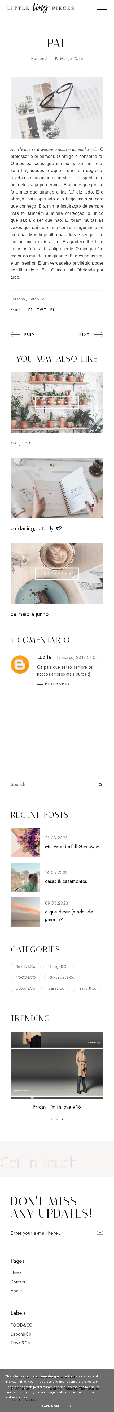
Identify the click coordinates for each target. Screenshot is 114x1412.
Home (16, 1273)
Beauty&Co (25, 966)
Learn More (50, 1406)
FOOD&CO (26, 977)
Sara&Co (37, 299)
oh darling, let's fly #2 (36, 528)
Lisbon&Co (25, 988)
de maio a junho (30, 614)
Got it (71, 1406)
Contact (18, 1282)
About (16, 1291)
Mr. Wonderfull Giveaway (72, 846)
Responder (57, 684)
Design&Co (59, 966)
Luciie (44, 657)
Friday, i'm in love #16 (57, 1107)
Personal (39, 58)
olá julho (20, 443)
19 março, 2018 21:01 (77, 657)
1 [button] (51, 1119)
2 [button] (57, 1119)
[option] (57, 1071)
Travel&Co (87, 988)
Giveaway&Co (62, 977)
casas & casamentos (66, 881)
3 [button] (62, 1119)
